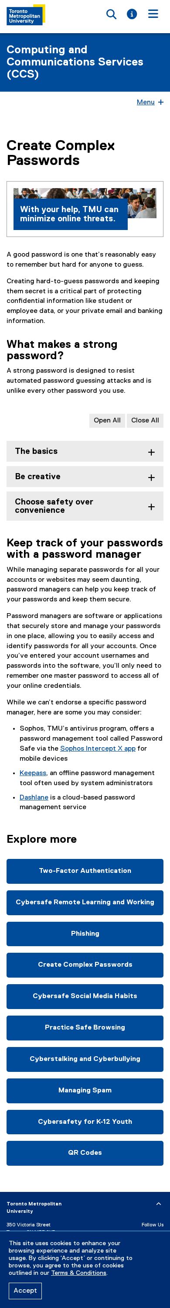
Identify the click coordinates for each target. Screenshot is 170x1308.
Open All (107, 420)
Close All (145, 420)
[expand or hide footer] (158, 1204)
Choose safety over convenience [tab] (54, 506)
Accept (25, 1290)
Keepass (33, 773)
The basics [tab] (36, 451)
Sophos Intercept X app (98, 748)
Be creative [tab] (38, 477)
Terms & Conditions (78, 1273)
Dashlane (34, 797)
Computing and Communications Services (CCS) (75, 62)
